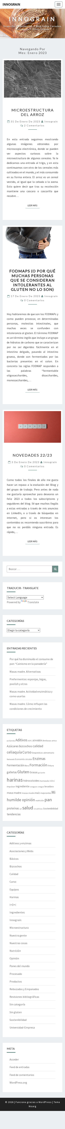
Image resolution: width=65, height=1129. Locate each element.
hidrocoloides (31, 780)
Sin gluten (16, 1012)
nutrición (40, 800)
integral (41, 787)
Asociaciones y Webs (21, 851)
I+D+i (52, 780)
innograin (51, 121)
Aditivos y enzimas (20, 843)
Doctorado (10, 759)
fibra (27, 765)
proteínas (13, 808)
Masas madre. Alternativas (25, 671)
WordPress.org (18, 1082)
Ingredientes (17, 912)
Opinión (14, 958)
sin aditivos (38, 809)
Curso (26, 752)
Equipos (14, 889)
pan (48, 799)
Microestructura (19, 927)
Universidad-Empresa (22, 1027)
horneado (44, 780)
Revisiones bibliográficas (24, 996)
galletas (12, 772)
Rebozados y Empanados (24, 989)
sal (20, 809)
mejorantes (45, 792)
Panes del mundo (20, 966)
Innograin (11, 4)
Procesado (16, 974)
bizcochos (25, 746)
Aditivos (21, 740)
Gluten (23, 771)
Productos (16, 981)
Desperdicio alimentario (43, 752)
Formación (38, 765)
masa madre (14, 792)
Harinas (14, 897)
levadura (49, 786)
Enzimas (39, 758)
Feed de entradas (19, 1067)
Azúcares (13, 746)
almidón (37, 740)
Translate (33, 602)
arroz (54, 740)
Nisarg (32, 1106)
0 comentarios (34, 300)
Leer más (34, 205)
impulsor (11, 786)
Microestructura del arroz (32, 112)
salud (27, 808)
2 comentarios (34, 125)
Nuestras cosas (18, 943)
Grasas (34, 772)
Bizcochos (16, 866)
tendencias (14, 814)
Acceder (14, 1059)
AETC (30, 741)
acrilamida (11, 741)
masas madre (28, 792)
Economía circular (23, 759)
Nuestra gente (18, 935)
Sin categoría (17, 1004)
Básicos (14, 858)
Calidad (14, 874)
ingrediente (22, 786)
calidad (38, 746)
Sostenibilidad (50, 808)
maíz (37, 792)
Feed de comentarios (22, 1075)
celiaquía (14, 752)
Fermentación (15, 765)
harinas (15, 780)
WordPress (45, 1102)
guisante (41, 773)
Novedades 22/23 (32, 455)
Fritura (51, 765)
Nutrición (15, 950)
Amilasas (47, 740)
